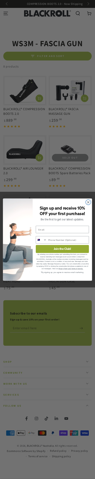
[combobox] (41, 239)
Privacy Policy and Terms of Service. (71, 268)
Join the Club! (62, 248)
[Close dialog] (88, 202)
